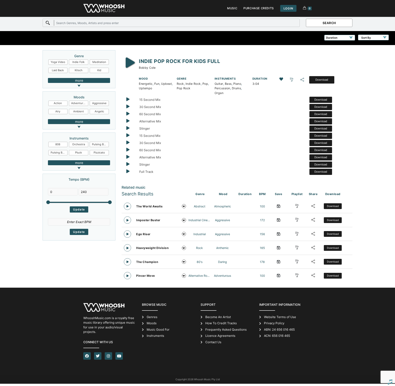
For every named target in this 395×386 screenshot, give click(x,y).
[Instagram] (108, 356)
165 (262, 248)
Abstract (199, 206)
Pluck (78, 152)
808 (57, 144)
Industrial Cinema (199, 220)
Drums (236, 88)
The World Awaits (149, 206)
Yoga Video (58, 62)
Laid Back (58, 70)
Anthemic (222, 248)
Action (58, 103)
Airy (57, 111)
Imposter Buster (148, 220)
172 (262, 220)
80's (199, 262)
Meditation (99, 62)
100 (262, 206)
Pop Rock (184, 88)
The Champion (147, 262)
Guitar (219, 83)
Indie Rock (193, 83)
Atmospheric (222, 206)
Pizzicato (99, 152)
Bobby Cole (147, 67)
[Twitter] (97, 356)
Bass (228, 83)
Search (329, 23)
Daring (222, 262)
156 (262, 234)
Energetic (146, 83)
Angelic (99, 111)
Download (321, 79)
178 (262, 262)
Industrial (199, 234)
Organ (219, 93)
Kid (99, 70)
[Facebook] (87, 356)
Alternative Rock (199, 275)
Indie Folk (78, 62)
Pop (205, 83)
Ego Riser (143, 234)
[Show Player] (390, 382)
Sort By (366, 37)
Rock (180, 83)
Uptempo (145, 88)
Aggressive (99, 103)
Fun (157, 83)
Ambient (78, 111)
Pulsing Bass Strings (100, 144)
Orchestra (78, 144)
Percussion (222, 88)
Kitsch (78, 70)
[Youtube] (119, 356)
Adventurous (79, 103)
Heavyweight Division (152, 248)
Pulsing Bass (59, 152)
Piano (237, 83)
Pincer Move (145, 275)
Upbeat (166, 83)
